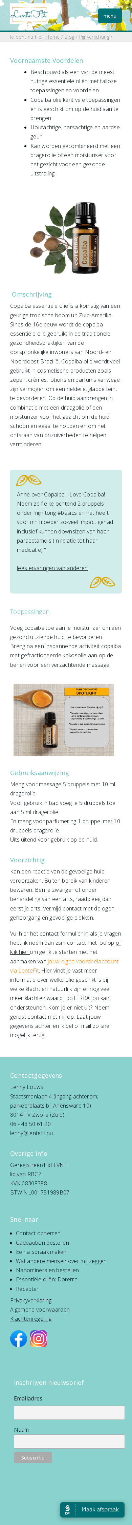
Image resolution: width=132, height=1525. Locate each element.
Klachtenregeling (30, 1318)
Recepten (28, 1289)
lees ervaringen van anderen (52, 568)
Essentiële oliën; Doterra (47, 1279)
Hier (46, 970)
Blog (69, 37)
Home (53, 37)
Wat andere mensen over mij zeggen (61, 1261)
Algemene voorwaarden (40, 1309)
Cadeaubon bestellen (42, 1242)
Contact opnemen (38, 1233)
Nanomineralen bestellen (47, 1270)
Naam (21, 1429)
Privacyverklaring (30, 1300)
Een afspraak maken (41, 1252)
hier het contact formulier (51, 933)
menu (110, 16)
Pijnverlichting (94, 37)
